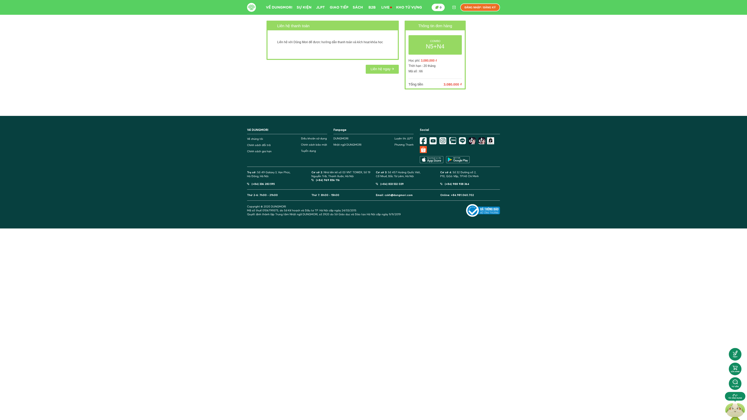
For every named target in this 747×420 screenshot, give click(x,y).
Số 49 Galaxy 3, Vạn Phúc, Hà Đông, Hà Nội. (268, 174)
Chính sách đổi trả (259, 145)
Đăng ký (489, 7)
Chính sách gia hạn (259, 151)
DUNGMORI (340, 138)
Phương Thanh (404, 144)
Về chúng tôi (255, 139)
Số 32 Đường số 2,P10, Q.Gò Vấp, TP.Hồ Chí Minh (459, 174)
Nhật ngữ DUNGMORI (347, 144)
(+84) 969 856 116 (327, 180)
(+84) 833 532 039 (391, 184)
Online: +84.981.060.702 (457, 195)
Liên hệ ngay (381, 69)
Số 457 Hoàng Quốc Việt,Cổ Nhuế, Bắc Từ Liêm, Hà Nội (398, 174)
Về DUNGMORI (279, 7)
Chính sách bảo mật (314, 144)
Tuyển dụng (308, 151)
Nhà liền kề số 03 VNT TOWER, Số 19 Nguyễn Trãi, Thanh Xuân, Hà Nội (340, 174)
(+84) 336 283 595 (262, 184)
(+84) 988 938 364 (455, 184)
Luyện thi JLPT (404, 138)
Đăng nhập (473, 7)
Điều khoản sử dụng (314, 138)
